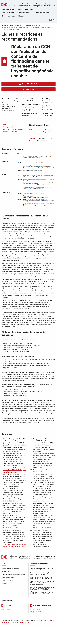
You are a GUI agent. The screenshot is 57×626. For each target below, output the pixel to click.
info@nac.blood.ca (36, 612)
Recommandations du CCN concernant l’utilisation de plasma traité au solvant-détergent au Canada (42, 583)
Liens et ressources (7, 580)
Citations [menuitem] (21, 16)
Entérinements (5, 571)
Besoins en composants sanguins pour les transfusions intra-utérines (42, 573)
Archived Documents (7, 577)
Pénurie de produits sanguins (10, 568)
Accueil (3, 25)
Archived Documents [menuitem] (42, 13)
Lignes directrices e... (15, 25)
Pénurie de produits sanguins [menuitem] (11, 9)
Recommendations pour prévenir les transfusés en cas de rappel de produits (42, 577)
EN (50, 20)
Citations (4, 583)
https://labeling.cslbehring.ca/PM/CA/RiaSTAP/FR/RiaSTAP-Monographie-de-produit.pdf (14, 451)
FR (53, 20)
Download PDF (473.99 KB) (30, 84)
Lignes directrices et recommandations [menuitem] (17, 13)
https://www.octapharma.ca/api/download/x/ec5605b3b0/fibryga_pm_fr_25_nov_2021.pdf (14, 470)
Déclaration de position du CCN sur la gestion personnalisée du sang (41, 569)
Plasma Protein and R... (31, 25)
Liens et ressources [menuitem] (8, 16)
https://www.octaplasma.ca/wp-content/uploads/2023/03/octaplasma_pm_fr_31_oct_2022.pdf (44, 455)
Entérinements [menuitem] (30, 9)
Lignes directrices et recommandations (13, 574)
